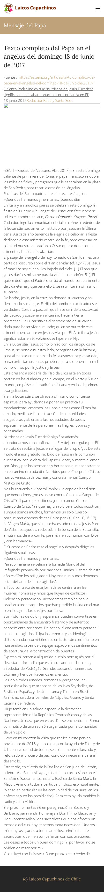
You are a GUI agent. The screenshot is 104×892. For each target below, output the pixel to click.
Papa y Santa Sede (58, 100)
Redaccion (35, 100)
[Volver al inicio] (30, 8)
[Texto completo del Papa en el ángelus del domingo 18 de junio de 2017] (52, 134)
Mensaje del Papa (25, 25)
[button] (98, 8)
